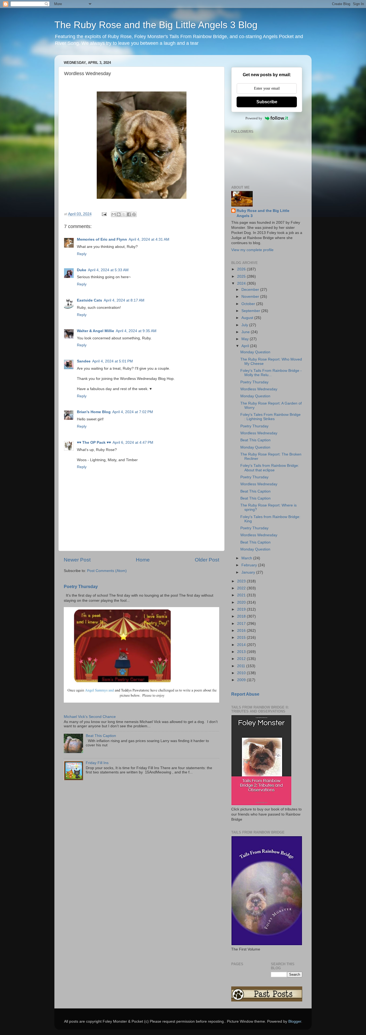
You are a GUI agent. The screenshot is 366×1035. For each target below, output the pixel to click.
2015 (242, 638)
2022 (242, 588)
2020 (242, 602)
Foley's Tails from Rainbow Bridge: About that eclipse (269, 468)
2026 (242, 269)
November (250, 297)
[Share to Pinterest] (134, 214)
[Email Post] (104, 214)
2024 (242, 283)
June (246, 332)
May (245, 339)
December (250, 290)
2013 (242, 652)
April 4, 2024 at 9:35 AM (136, 331)
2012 (242, 659)
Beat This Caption (101, 736)
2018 (242, 616)
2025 (242, 276)
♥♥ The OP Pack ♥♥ (94, 443)
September (251, 311)
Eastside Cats (89, 300)
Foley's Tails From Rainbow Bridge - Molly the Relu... (271, 373)
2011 (241, 666)
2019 (242, 609)
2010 (242, 673)
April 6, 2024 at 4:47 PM (133, 443)
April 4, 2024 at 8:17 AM (124, 300)
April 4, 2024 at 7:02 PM (132, 412)
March (247, 558)
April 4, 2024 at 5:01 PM (112, 361)
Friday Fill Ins (97, 763)
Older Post (207, 560)
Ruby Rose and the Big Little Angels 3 (263, 213)
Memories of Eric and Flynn (102, 239)
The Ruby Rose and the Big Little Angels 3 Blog (155, 24)
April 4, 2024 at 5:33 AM (108, 270)
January (248, 572)
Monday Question (255, 352)
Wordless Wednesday (258, 389)
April (245, 346)
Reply (82, 254)
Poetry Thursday (81, 586)
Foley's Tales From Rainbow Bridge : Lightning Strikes (270, 417)
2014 (242, 645)
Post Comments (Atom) (107, 571)
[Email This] (113, 214)
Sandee (84, 361)
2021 (242, 595)
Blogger (294, 1021)
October (248, 304)
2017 (242, 624)
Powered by (253, 118)
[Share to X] (123, 214)
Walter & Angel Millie (95, 331)
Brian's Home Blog (94, 412)
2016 (242, 631)
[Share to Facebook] (129, 214)
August (247, 318)
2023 (242, 581)
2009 (242, 680)
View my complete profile (252, 250)
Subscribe (266, 102)
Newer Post (77, 560)
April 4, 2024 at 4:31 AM (149, 239)
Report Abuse (245, 694)
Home (143, 560)
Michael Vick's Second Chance (90, 717)
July (245, 325)
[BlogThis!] (118, 214)
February (249, 565)
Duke (81, 270)
